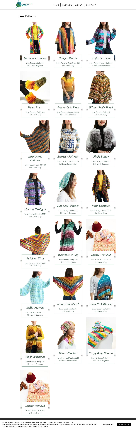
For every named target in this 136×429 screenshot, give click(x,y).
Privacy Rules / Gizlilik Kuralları (38, 426)
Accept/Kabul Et (123, 424)
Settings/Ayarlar (108, 424)
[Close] (133, 424)
